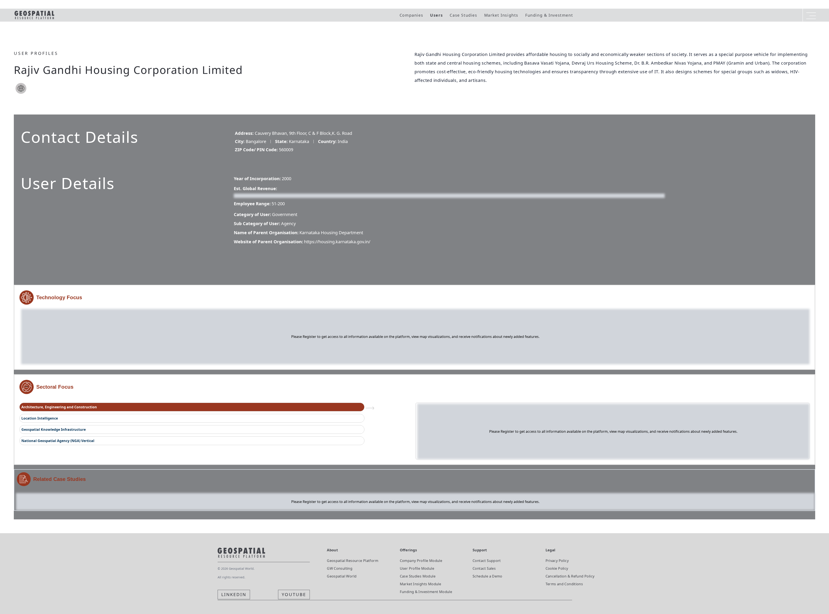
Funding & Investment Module (426, 591)
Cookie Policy (557, 568)
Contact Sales (484, 568)
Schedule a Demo (487, 576)
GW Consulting (339, 568)
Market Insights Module (420, 583)
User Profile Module (417, 568)
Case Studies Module (417, 576)
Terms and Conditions (564, 583)
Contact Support (487, 560)
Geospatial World (341, 576)
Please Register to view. (255, 195)
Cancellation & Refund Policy (570, 576)
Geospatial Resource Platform (352, 560)
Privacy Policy (557, 560)
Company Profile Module (421, 560)
